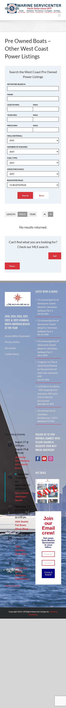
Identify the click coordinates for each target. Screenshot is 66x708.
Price (22, 214)
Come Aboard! (48, 573)
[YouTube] (44, 458)
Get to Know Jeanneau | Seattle (22, 496)
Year (32, 214)
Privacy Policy (12, 341)
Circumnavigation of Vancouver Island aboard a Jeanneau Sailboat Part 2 (48, 326)
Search (25, 195)
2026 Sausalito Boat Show (21, 550)
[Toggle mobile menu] (59, 15)
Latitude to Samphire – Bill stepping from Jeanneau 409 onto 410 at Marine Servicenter (48, 393)
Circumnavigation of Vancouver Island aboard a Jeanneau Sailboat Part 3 (48, 305)
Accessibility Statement (17, 336)
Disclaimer (10, 348)
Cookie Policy (12, 354)
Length (11, 214)
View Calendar (12, 585)
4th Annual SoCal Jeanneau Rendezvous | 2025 (47, 414)
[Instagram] (50, 458)
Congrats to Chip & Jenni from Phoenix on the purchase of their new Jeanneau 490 (47, 369)
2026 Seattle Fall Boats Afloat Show (21, 525)
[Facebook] (37, 458)
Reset (41, 195)
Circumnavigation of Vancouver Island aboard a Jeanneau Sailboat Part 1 (48, 347)
